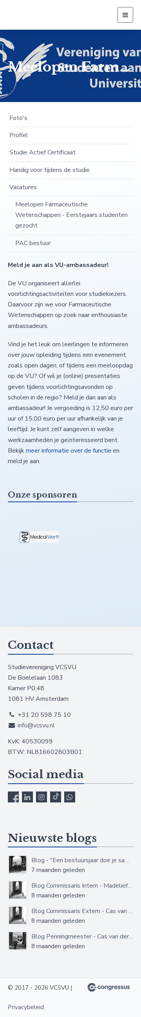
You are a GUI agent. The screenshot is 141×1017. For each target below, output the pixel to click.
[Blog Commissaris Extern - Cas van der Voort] (17, 915)
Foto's (18, 118)
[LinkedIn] (27, 796)
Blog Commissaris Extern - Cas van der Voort (82, 911)
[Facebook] (13, 796)
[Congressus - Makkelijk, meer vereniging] (108, 987)
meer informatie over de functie (68, 450)
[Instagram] (41, 796)
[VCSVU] (42, 15)
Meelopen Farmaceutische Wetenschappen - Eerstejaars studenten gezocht (71, 215)
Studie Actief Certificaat (42, 152)
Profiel (18, 135)
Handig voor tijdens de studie (49, 170)
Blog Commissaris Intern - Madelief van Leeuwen (82, 885)
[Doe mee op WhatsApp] (69, 796)
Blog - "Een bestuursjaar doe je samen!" (82, 860)
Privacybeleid (26, 1007)
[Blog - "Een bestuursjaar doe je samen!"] (17, 864)
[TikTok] (55, 796)
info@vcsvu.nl (36, 725)
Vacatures (23, 187)
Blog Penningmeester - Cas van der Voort (82, 936)
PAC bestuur (33, 243)
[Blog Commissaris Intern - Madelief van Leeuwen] (17, 890)
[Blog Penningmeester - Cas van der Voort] (17, 941)
